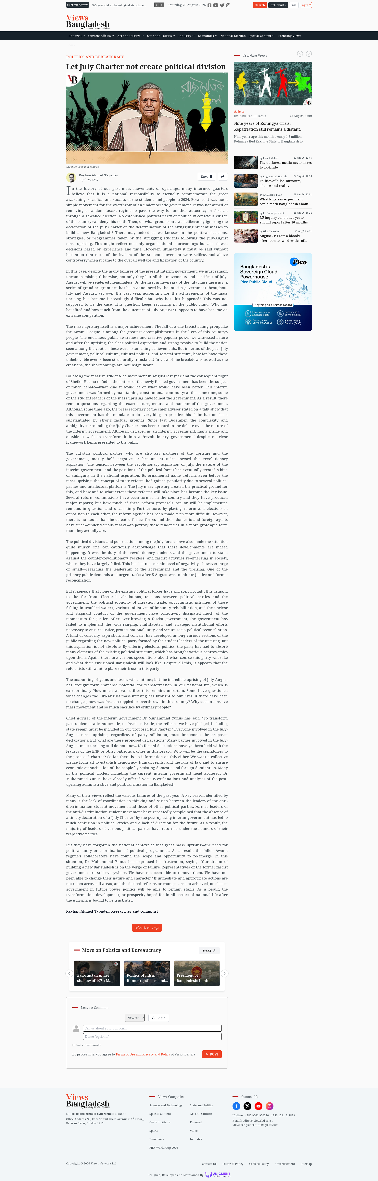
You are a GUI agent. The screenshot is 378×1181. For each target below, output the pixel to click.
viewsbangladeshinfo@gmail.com (255, 1125)
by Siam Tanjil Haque (250, 116)
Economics (206, 36)
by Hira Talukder (269, 231)
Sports (153, 1131)
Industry (184, 36)
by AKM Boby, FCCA (271, 194)
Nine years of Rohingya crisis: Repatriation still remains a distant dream (269, 66)
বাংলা (294, 5)
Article (239, 111)
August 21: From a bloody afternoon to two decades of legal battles (272, 231)
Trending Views (289, 36)
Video (194, 1131)
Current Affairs (99, 36)
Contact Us (209, 1164)
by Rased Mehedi (269, 158)
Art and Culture (128, 36)
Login (304, 5)
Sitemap (306, 1164)
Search (260, 5)
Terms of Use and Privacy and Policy (143, 1054)
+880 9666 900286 (257, 1115)
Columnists (278, 5)
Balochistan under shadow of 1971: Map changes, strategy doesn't (96, 967)
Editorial (75, 36)
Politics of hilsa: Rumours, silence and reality (143, 965)
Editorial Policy (232, 1164)
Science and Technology (166, 1105)
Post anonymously (88, 1045)
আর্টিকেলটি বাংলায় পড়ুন (146, 928)
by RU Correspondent (272, 213)
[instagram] (228, 5)
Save (204, 176)
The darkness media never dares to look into (267, 156)
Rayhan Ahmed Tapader (98, 175)
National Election (233, 36)
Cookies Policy (259, 1164)
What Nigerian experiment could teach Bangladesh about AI (263, 194)
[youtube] (215, 5)
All (71, 45)
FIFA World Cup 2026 (163, 1147)
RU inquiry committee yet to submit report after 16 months (272, 213)
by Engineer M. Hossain (273, 176)
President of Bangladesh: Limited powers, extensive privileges (194, 967)
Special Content (260, 36)
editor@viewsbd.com (257, 1120)
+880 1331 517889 (283, 1115)
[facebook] (209, 5)
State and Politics (159, 36)
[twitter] (222, 5)
